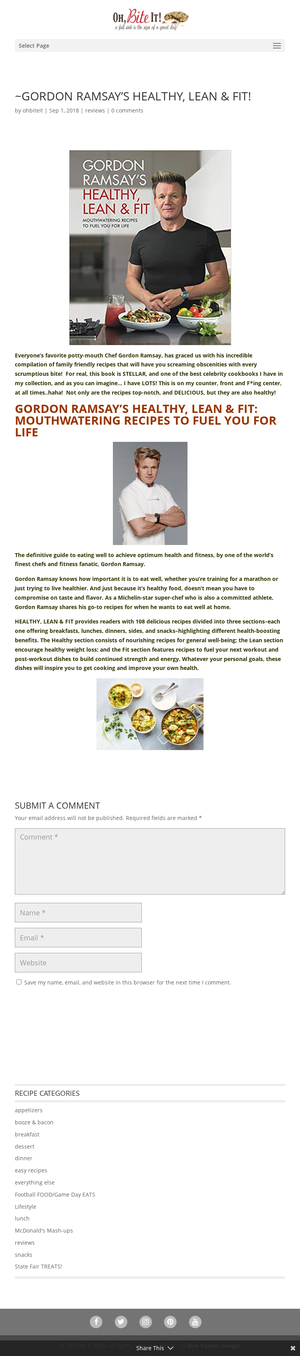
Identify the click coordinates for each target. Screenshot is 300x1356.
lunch (22, 1218)
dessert (24, 1146)
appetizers (29, 1110)
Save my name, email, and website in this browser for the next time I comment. (127, 982)
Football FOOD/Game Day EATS (55, 1194)
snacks (23, 1254)
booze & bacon (34, 1122)
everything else (35, 1182)
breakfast (27, 1134)
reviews (95, 110)
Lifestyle (25, 1206)
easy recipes (31, 1170)
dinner (23, 1158)
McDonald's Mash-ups (44, 1230)
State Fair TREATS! (38, 1266)
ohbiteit (33, 110)
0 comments (127, 110)
